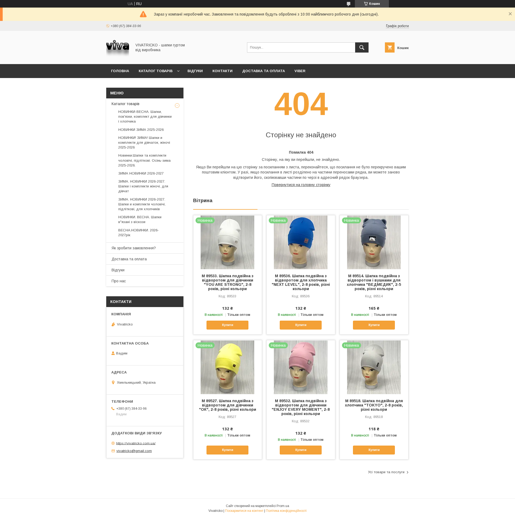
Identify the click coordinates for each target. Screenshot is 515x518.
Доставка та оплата (263, 71)
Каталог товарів (155, 71)
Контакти (222, 71)
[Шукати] (362, 47)
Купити (227, 325)
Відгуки (195, 71)
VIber (300, 71)
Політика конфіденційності (286, 511)
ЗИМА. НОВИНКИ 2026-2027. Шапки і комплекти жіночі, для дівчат (143, 186)
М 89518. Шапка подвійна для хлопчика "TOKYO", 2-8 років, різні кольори (374, 405)
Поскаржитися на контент (244, 511)
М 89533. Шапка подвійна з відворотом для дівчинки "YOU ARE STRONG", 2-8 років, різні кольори (227, 282)
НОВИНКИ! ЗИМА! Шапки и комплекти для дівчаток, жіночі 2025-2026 (144, 142)
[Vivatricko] (117, 57)
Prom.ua (283, 506)
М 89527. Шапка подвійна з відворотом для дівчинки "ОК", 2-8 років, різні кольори (227, 405)
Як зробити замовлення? (134, 248)
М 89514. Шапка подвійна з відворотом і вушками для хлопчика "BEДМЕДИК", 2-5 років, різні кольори (374, 282)
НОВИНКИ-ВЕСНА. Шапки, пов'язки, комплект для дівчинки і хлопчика (145, 116)
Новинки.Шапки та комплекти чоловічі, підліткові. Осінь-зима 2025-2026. (144, 160)
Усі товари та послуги (386, 472)
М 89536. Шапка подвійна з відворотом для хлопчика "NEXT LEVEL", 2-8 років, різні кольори (301, 282)
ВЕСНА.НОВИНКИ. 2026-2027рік (138, 232)
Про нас (119, 281)
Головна (120, 71)
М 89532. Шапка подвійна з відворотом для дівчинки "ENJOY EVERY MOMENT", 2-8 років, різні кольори (301, 407)
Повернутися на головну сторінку (301, 185)
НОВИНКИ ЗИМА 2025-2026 (141, 130)
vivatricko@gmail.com (134, 451)
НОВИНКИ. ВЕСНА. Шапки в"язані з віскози (139, 219)
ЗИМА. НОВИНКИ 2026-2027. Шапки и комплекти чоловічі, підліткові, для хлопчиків (141, 204)
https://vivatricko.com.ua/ (136, 443)
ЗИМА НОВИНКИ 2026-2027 (141, 173)
